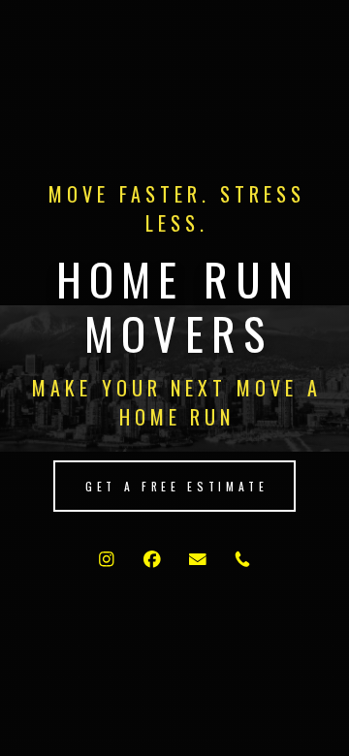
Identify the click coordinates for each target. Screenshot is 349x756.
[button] (107, 559)
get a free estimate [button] (177, 486)
